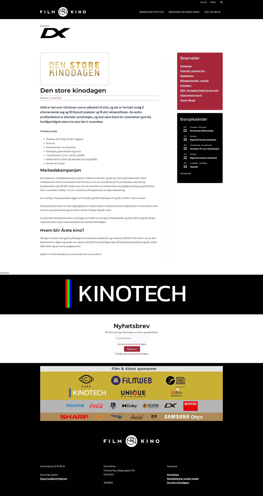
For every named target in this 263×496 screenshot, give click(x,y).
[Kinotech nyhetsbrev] (131, 294)
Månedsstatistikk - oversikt (194, 80)
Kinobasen (185, 85)
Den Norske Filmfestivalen (202, 130)
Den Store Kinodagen (178, 482)
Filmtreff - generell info (192, 70)
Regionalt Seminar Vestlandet (203, 157)
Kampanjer (186, 66)
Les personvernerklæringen (132, 344)
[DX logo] (55, 32)
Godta (132, 353)
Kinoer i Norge (187, 100)
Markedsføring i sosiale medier (183, 478)
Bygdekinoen (187, 75)
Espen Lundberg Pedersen (53, 478)
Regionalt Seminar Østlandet (203, 139)
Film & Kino (173, 474)
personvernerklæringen (136, 353)
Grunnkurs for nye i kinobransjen (204, 148)
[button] (222, 2)
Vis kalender (185, 173)
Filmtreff (194, 166)
